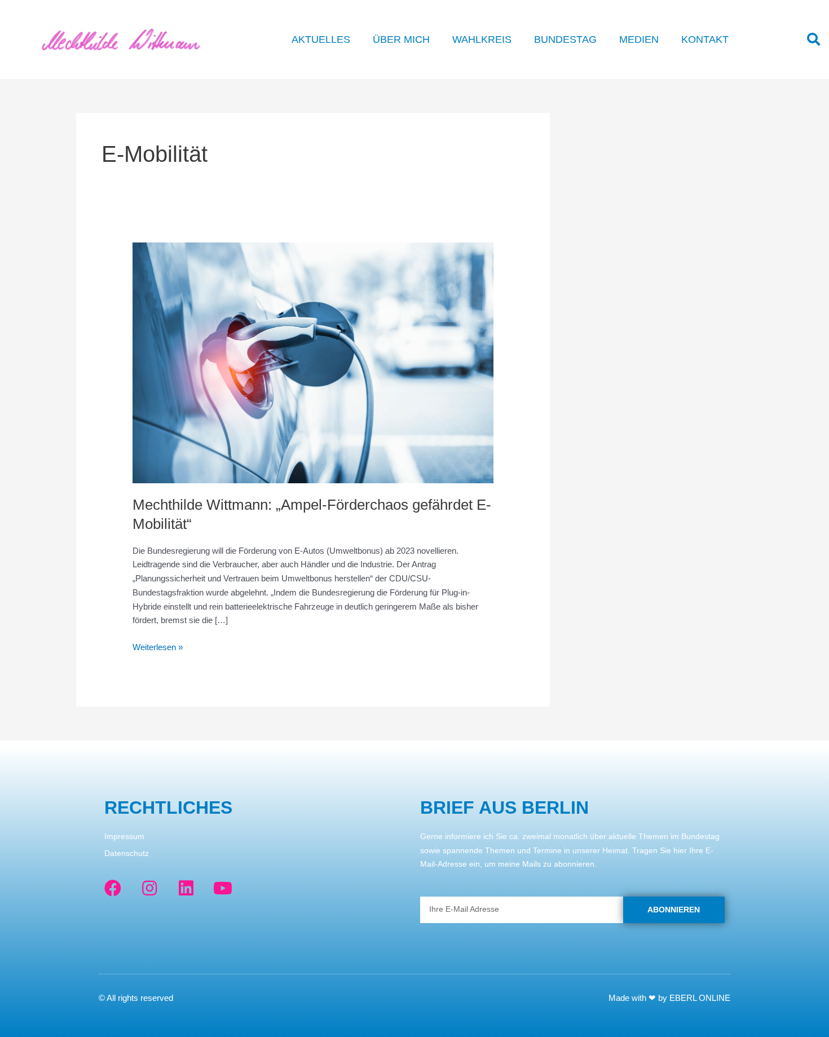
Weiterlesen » (158, 646)
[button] (813, 40)
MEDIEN (639, 39)
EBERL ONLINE (699, 998)
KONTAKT (705, 39)
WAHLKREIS (481, 39)
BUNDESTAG (565, 39)
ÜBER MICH (401, 39)
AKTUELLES (321, 39)
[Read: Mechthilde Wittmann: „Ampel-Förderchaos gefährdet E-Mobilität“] (313, 362)
